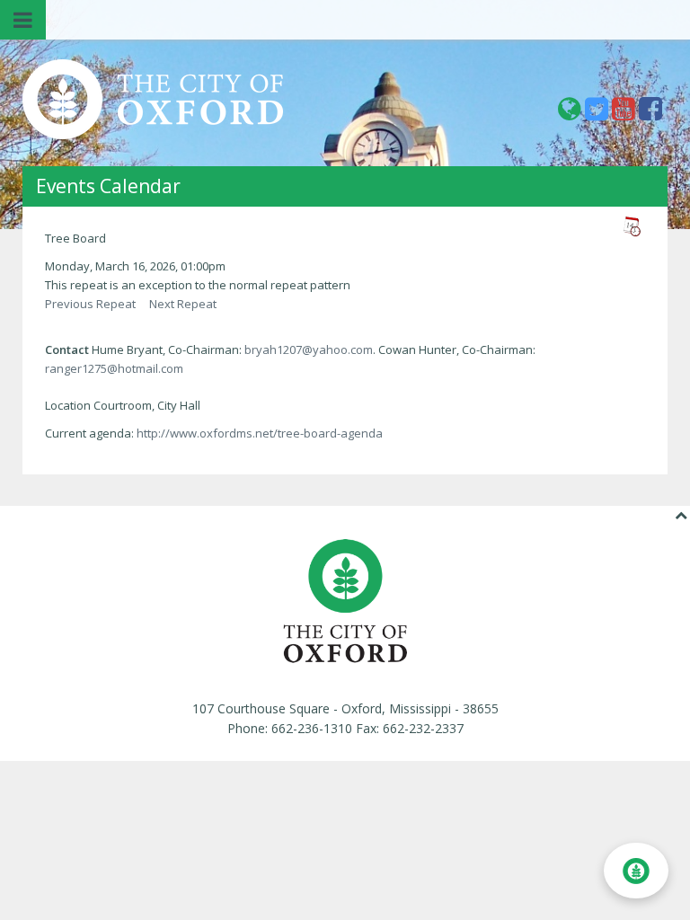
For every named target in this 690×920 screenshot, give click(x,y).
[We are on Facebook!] (650, 113)
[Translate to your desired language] (571, 113)
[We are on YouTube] (625, 113)
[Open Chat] (636, 870)
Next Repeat (183, 304)
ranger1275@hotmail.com (114, 368)
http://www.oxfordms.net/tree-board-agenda (260, 433)
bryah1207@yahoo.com (308, 349)
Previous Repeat (90, 304)
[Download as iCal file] (631, 226)
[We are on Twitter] (598, 113)
